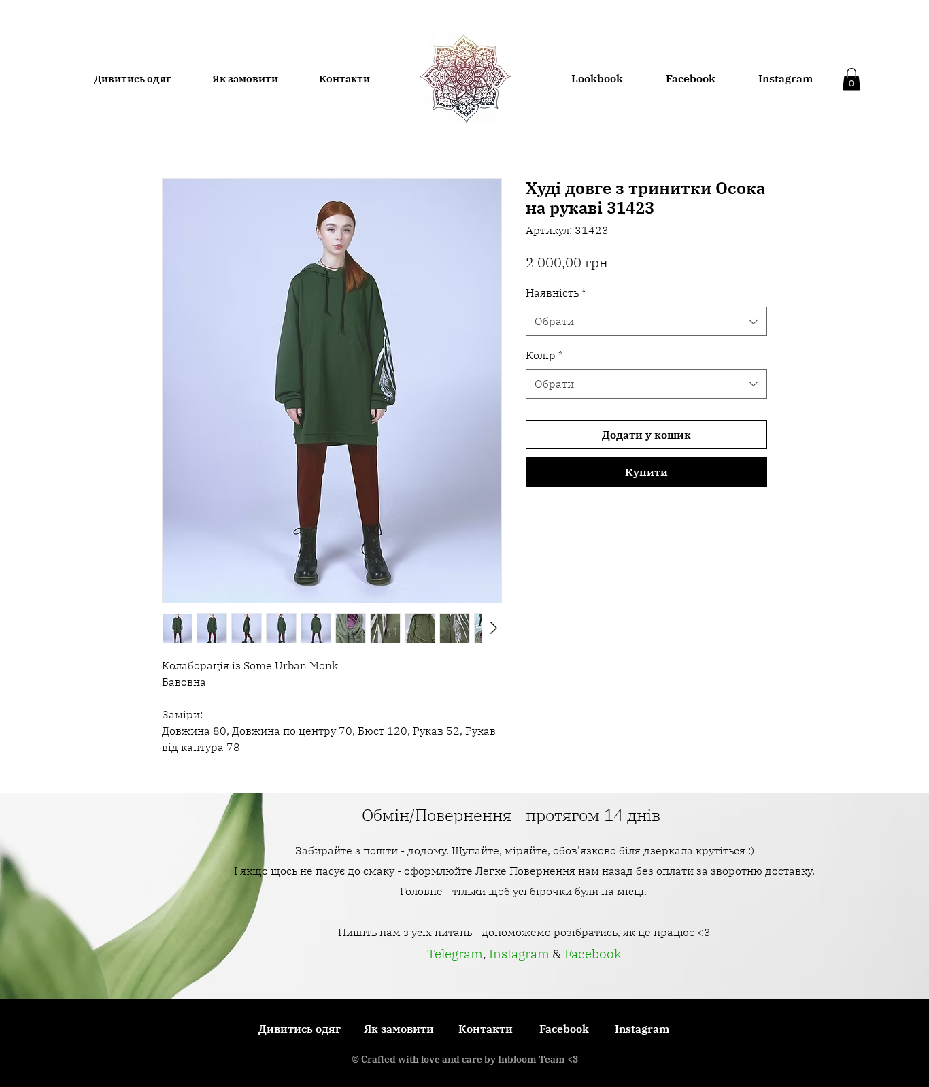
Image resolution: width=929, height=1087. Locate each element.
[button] (851, 79)
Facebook (593, 954)
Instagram (520, 954)
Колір (544, 355)
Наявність (556, 292)
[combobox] (646, 321)
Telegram (455, 954)
